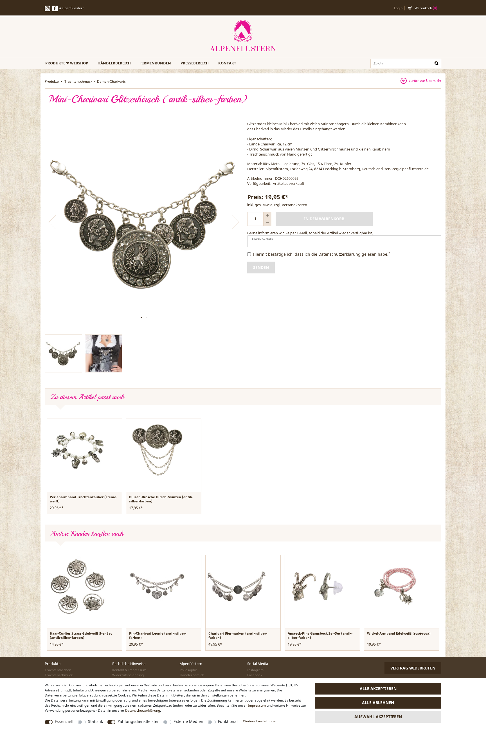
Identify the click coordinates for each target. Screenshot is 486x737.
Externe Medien (188, 721)
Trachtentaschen (58, 670)
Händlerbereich (114, 63)
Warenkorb (426, 8)
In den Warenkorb (324, 218)
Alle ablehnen (378, 702)
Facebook (55, 8)
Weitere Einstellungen (260, 721)
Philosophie (189, 670)
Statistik (95, 721)
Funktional (228, 721)
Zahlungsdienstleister (138, 721)
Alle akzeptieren (378, 688)
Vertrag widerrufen (412, 668)
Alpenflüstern (243, 36)
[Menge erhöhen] (267, 215)
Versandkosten (294, 204)
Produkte (52, 81)
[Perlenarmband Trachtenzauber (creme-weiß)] (78, 449)
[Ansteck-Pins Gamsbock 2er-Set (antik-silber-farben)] (316, 585)
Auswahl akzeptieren (378, 716)
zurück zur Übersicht (425, 80)
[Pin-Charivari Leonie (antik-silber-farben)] (157, 585)
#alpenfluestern (71, 8)
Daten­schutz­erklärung (142, 710)
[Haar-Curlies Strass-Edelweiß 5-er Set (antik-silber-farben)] (78, 585)
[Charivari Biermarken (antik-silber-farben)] (236, 585)
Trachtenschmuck (78, 81)
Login (398, 8)
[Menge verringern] (267, 222)
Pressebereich (195, 63)
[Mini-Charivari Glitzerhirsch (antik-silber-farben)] (144, 222)
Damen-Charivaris (111, 81)
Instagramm (47, 8)
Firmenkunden (155, 63)
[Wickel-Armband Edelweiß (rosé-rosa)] (395, 585)
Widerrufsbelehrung (128, 675)
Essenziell (64, 721)
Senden (261, 267)
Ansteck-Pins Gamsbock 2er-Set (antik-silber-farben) (320, 635)
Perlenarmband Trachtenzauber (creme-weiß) (83, 499)
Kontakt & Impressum (129, 670)
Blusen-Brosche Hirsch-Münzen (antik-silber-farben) (161, 499)
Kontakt (227, 63)
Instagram (255, 670)
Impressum (257, 705)
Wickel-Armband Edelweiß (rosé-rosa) (399, 633)
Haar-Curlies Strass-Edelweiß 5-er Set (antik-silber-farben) (81, 635)
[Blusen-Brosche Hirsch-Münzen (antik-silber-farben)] (157, 449)
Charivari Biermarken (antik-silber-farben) (237, 635)
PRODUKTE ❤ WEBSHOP (66, 63)
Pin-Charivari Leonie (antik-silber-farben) (157, 635)
